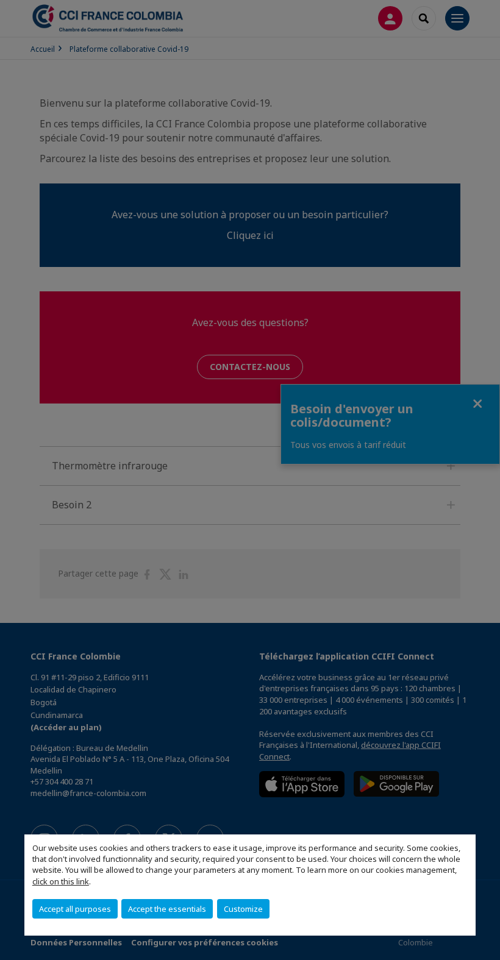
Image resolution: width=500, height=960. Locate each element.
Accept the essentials (167, 908)
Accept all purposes (75, 908)
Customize (243, 908)
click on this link (60, 881)
